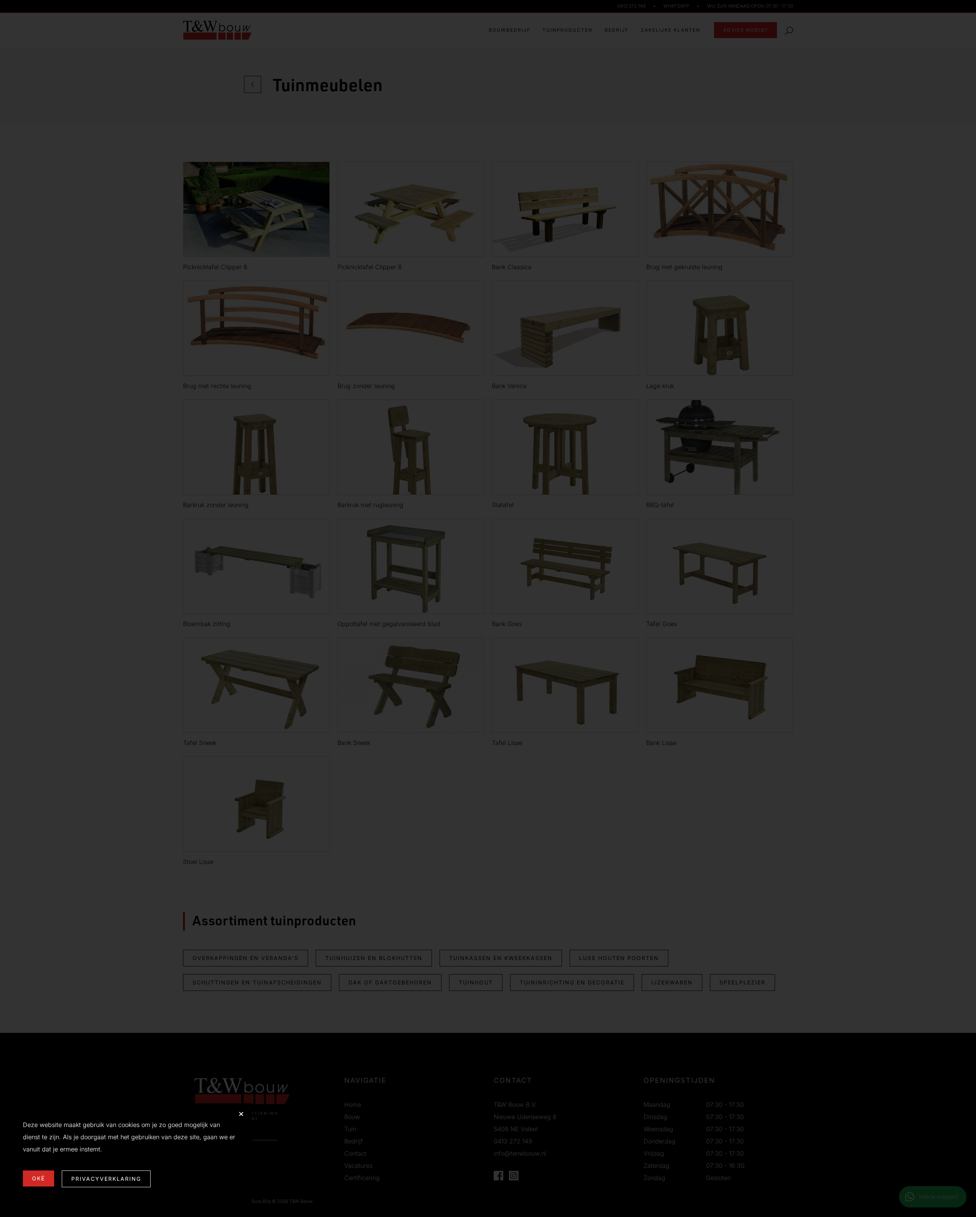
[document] (488, 608)
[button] (241, 1114)
